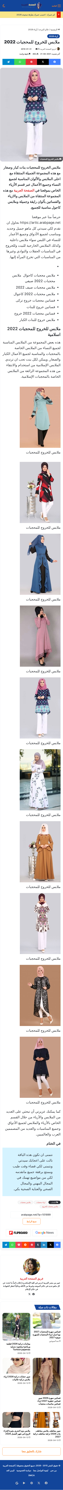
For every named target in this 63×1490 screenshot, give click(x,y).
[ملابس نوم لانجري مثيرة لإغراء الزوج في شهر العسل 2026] (16, 1420)
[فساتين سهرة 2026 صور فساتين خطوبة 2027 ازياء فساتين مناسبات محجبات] (47, 1376)
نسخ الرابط (32, 1221)
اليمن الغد (10, 1470)
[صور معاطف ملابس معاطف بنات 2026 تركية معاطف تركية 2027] (47, 1420)
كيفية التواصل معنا (40, 1470)
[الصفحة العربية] (31, 5)
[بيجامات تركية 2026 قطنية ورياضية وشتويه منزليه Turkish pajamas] (16, 1327)
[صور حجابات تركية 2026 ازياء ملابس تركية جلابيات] (16, 1366)
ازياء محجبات (40, 1202)
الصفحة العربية (24, 190)
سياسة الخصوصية (24, 1470)
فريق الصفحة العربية (48, 49)
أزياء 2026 (32, 29)
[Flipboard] (18, 1232)
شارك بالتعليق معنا (31, 1451)
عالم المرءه (44, 29)
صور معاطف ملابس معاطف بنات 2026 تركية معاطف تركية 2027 (47, 1433)
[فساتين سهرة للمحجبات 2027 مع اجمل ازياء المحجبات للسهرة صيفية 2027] (47, 1321)
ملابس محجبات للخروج (50, 1206)
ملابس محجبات (25, 1202)
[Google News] (44, 1232)
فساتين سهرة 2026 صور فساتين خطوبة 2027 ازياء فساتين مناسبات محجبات (49, 1401)
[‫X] (29, 1294)
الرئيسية (54, 29)
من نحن (53, 1470)
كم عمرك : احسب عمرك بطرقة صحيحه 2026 (36, 14)
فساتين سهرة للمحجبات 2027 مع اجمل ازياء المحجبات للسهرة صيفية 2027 (47, 1334)
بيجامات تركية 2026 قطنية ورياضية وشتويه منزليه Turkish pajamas (18, 1346)
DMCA (31, 1475)
